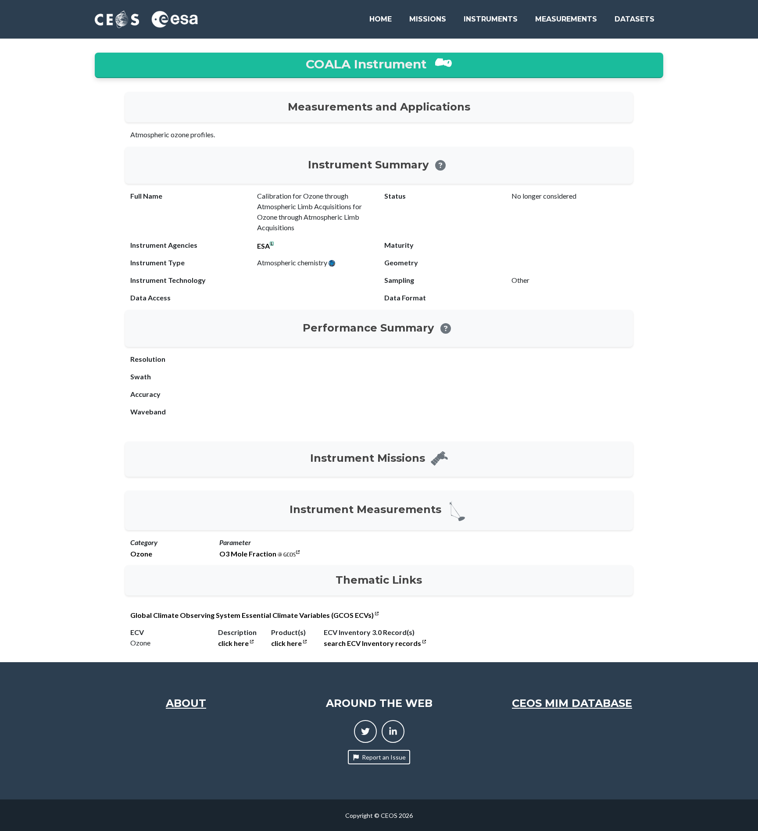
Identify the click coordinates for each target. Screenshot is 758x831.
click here (234, 643)
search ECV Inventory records (373, 643)
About (186, 703)
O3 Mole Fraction (247, 553)
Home (380, 19)
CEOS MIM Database (572, 703)
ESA (263, 246)
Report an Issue (384, 757)
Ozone (141, 553)
